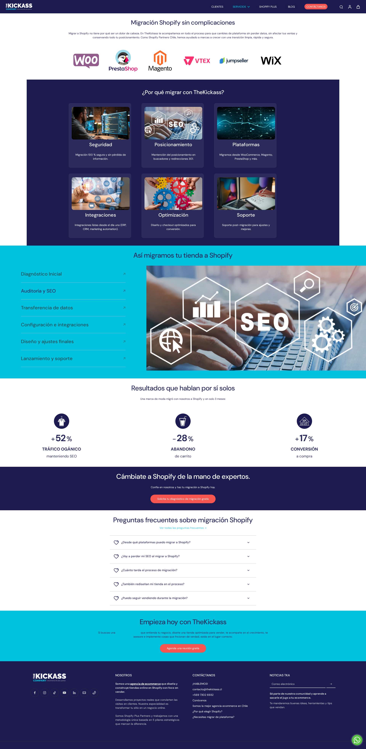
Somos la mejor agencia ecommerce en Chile (220, 706)
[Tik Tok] (54, 693)
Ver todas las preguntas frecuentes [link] (182, 528)
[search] (341, 6)
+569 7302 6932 (203, 695)
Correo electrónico (283, 684)
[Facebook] (34, 693)
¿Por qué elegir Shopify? (207, 711)
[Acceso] (349, 7)
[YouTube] (64, 693)
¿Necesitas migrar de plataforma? (213, 717)
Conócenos (199, 700)
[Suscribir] (331, 684)
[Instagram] (44, 693)
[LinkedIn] (74, 693)
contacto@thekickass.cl (207, 689)
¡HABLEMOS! (200, 683)
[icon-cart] (358, 6)
